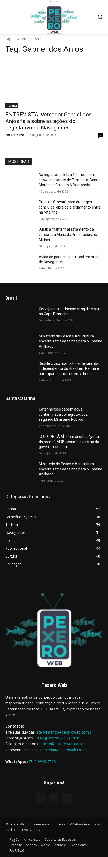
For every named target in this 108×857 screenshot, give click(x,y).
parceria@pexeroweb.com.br (64, 749)
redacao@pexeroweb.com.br (61, 743)
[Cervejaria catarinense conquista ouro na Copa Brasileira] (20, 317)
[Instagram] (54, 798)
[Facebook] (41, 798)
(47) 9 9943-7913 (41, 761)
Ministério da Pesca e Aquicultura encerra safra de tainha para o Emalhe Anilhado (70, 341)
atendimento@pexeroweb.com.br (64, 732)
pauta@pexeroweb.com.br (57, 737)
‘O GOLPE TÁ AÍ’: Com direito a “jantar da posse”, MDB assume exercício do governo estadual (69, 441)
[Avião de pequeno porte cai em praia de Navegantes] (20, 264)
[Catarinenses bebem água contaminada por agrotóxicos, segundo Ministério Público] (20, 417)
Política (12, 105)
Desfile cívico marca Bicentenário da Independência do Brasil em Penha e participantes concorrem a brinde (69, 368)
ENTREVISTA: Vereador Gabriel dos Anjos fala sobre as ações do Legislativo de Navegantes (48, 121)
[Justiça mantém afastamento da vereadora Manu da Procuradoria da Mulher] (20, 237)
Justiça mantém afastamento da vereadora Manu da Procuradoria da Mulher (68, 234)
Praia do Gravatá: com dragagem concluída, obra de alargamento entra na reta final (70, 207)
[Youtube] (67, 798)
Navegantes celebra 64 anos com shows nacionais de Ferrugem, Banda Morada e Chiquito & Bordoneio (69, 180)
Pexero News (14, 135)
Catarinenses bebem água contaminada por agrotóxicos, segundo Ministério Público (63, 414)
